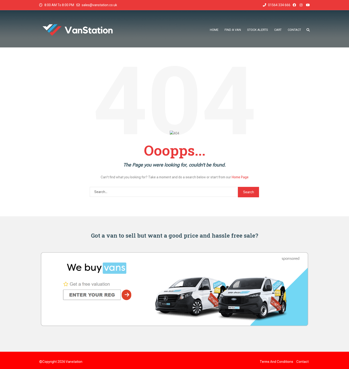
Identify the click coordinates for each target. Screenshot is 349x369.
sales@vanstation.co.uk (99, 5)
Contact (302, 362)
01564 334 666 (278, 5)
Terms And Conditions (276, 362)
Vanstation (74, 362)
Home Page (240, 177)
